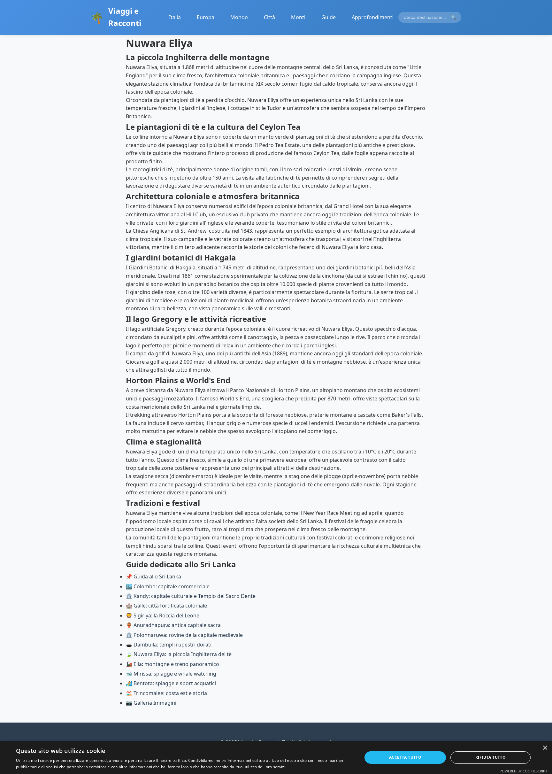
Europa (205, 17)
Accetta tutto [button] (405, 757)
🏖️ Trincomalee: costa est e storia (166, 693)
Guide (328, 17)
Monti (298, 17)
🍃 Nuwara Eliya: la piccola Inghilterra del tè (179, 654)
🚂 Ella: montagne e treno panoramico (172, 664)
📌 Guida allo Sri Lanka (153, 576)
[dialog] (276, 757)
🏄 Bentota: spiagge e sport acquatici (171, 683)
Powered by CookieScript (523, 771)
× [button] (544, 748)
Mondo (239, 17)
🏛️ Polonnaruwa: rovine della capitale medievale (184, 635)
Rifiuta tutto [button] (490, 757)
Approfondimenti (373, 17)
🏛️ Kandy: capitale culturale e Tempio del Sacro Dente (191, 596)
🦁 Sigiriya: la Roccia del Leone (162, 615)
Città (269, 17)
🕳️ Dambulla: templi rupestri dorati (168, 644)
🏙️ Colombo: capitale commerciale (168, 586)
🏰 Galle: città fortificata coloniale (166, 605)
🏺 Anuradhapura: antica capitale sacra (173, 625)
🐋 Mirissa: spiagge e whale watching (171, 673)
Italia (175, 17)
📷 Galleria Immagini (151, 702)
